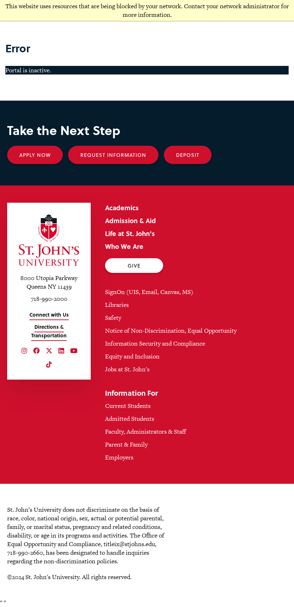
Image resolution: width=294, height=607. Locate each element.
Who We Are (124, 246)
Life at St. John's (130, 233)
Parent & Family (126, 444)
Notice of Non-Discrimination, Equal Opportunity (171, 330)
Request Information (113, 155)
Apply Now (35, 155)
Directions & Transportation (49, 331)
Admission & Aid (130, 220)
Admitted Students (129, 418)
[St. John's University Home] (49, 240)
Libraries (117, 304)
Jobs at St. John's (127, 369)
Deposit (187, 155)
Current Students (128, 405)
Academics (122, 207)
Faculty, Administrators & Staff (145, 431)
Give (134, 265)
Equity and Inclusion (132, 356)
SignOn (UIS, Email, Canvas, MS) (149, 292)
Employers (119, 457)
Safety (113, 317)
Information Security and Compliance (155, 343)
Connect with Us (49, 314)
